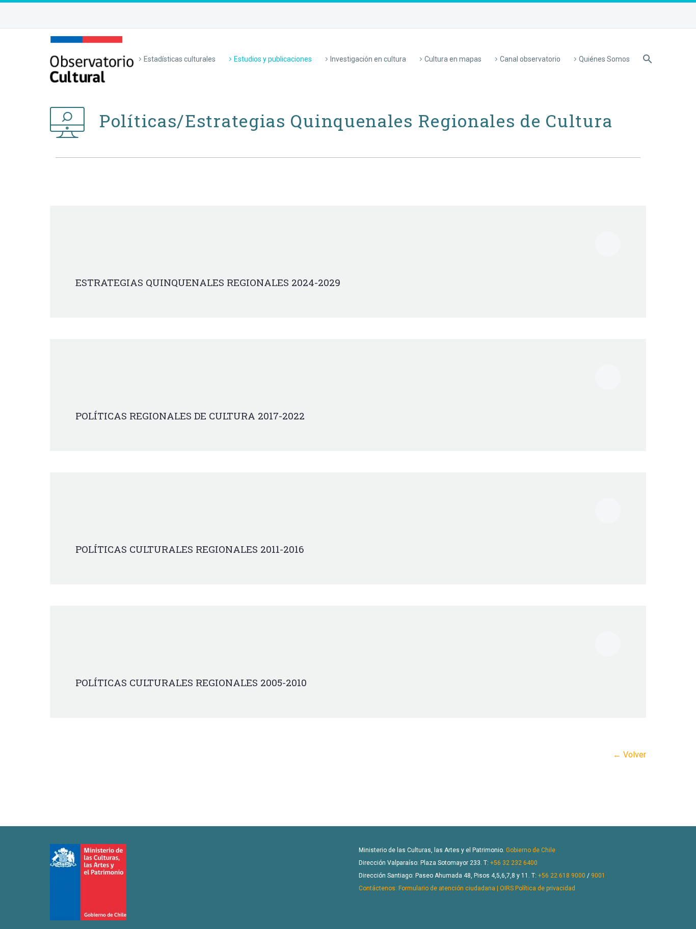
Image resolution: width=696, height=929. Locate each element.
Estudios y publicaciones (273, 59)
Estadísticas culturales (180, 59)
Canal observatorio (530, 59)
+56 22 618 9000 (561, 875)
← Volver (629, 754)
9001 (598, 875)
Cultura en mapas (452, 59)
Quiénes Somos (604, 59)
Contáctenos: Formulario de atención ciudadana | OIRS (436, 888)
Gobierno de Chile (530, 850)
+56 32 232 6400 (514, 862)
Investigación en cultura (368, 59)
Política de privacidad (545, 888)
